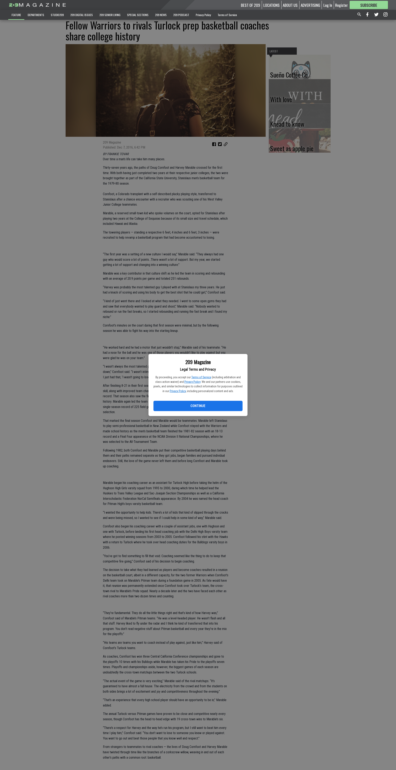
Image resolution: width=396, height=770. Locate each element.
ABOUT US (290, 5)
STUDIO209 (57, 15)
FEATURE (16, 15)
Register (341, 5)
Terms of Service (201, 377)
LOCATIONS (271, 5)
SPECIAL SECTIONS (137, 15)
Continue (198, 406)
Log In (327, 5)
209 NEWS (161, 15)
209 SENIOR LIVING (109, 15)
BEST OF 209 (250, 5)
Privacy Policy (192, 381)
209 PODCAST (181, 15)
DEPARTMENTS (36, 15)
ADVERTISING (310, 5)
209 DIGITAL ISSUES (81, 15)
